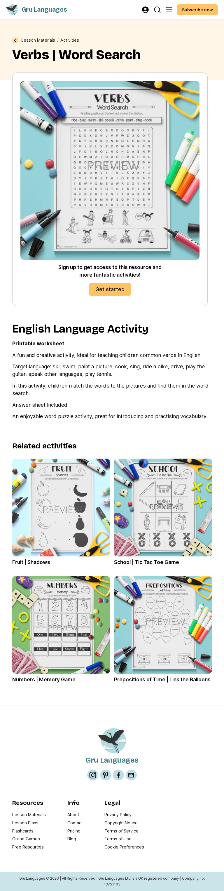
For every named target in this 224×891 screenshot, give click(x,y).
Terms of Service (121, 830)
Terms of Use (118, 838)
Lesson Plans (25, 822)
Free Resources (28, 846)
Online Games (26, 838)
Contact (75, 822)
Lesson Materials (38, 40)
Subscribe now (197, 9)
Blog (71, 838)
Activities (69, 40)
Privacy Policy (118, 814)
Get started (110, 289)
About (73, 814)
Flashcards (23, 830)
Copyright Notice (121, 822)
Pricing (73, 830)
